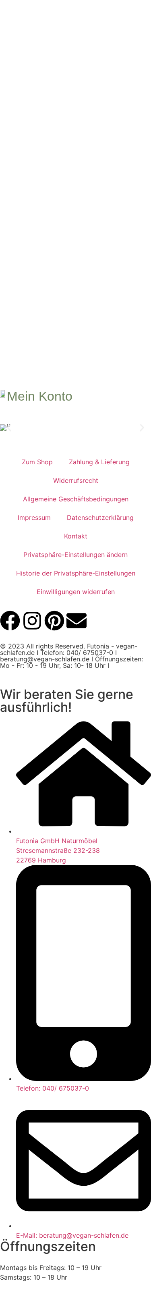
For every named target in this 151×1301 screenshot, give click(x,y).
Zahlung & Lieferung (99, 462)
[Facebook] (10, 621)
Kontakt (75, 536)
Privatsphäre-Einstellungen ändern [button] (75, 555)
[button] (9, 427)
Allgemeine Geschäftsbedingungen (75, 499)
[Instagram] (32, 621)
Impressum (34, 517)
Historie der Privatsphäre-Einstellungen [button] (75, 573)
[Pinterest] (54, 621)
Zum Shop (37, 462)
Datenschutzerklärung (100, 517)
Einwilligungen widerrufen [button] (76, 592)
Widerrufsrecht (75, 480)
